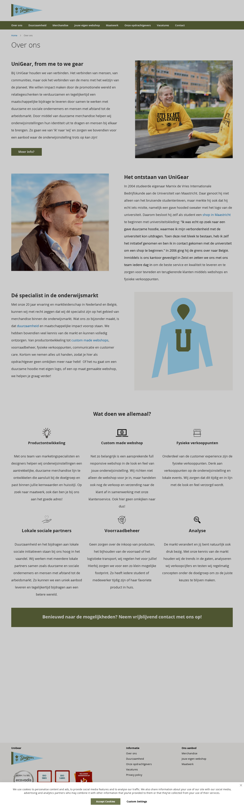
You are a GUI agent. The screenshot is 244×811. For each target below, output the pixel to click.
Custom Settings (137, 801)
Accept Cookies (105, 801)
